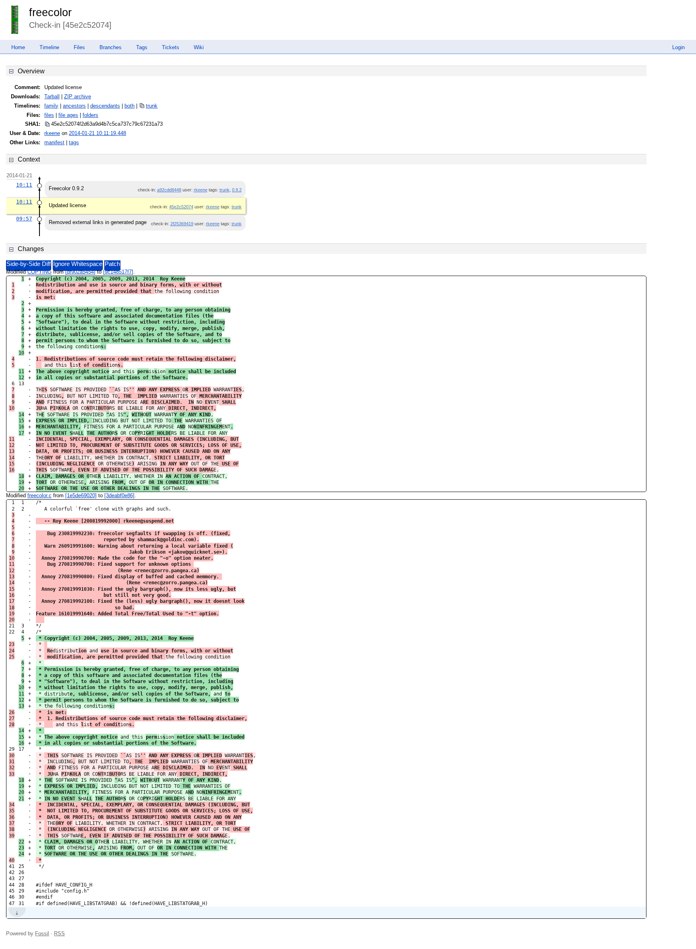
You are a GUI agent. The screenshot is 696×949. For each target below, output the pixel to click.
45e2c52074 (181, 206)
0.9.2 (237, 189)
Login (678, 47)
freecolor (50, 12)
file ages (68, 115)
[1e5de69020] (81, 495)
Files (79, 47)
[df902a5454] (80, 272)
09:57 (24, 219)
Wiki (199, 47)
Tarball (52, 96)
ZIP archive (77, 96)
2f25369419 (181, 223)
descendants (105, 106)
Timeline (49, 47)
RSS (59, 933)
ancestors (74, 106)
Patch (112, 264)
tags (74, 142)
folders (90, 115)
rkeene (52, 133)
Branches (110, 47)
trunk (151, 106)
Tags (141, 47)
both (129, 106)
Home (18, 47)
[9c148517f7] (118, 272)
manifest (54, 142)
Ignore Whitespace (77, 264)
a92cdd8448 (169, 189)
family (51, 106)
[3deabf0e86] (119, 495)
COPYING (39, 272)
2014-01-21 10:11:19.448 (97, 133)
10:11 (24, 185)
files (49, 115)
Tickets (170, 47)
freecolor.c (39, 495)
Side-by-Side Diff (28, 264)
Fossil (42, 933)
